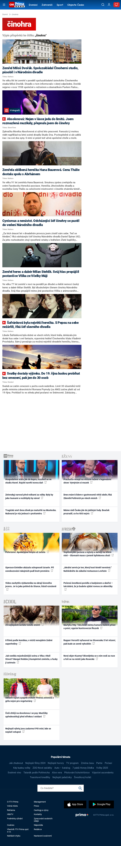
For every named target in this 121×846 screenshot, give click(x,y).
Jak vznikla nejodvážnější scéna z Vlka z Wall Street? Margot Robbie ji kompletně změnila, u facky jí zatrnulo (31, 659)
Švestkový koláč (82, 777)
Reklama (11, 810)
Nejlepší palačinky (62, 777)
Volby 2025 (102, 767)
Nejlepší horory (56, 763)
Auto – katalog (62, 767)
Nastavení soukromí (43, 836)
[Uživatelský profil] (109, 5)
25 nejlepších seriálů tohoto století (23, 625)
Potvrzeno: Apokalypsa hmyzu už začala (25, 552)
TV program (72, 763)
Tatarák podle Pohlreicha (36, 772)
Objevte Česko (75, 5)
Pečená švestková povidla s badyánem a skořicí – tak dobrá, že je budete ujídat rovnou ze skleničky (88, 585)
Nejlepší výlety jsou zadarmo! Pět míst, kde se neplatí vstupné (28, 730)
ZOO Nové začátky (42, 767)
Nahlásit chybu (13, 836)
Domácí (33, 5)
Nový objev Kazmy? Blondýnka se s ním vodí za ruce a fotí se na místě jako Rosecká (89, 657)
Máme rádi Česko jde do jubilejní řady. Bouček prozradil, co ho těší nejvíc (86, 512)
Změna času (87, 763)
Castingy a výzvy (41, 810)
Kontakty (38, 814)
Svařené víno (14, 772)
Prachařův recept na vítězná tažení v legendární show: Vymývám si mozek (87, 481)
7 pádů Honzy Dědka (83, 767)
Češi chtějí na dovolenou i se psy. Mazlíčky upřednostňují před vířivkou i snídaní (26, 715)
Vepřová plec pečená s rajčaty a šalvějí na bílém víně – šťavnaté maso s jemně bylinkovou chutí (87, 554)
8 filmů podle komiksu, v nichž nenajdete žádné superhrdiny (28, 642)
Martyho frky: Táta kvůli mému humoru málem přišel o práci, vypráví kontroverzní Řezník (89, 627)
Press (36, 806)
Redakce (38, 829)
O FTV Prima (12, 802)
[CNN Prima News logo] (17, 4)
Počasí (108, 763)
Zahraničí (47, 5)
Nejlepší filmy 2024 (35, 763)
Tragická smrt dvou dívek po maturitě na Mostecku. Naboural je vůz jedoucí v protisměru (30, 512)
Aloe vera (57, 772)
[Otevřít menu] (4, 4)
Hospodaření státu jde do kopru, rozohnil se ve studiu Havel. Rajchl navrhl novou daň (28, 481)
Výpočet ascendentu (102, 772)
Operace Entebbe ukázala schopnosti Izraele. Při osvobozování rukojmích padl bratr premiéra (29, 569)
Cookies (10, 825)
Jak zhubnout (16, 763)
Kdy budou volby (21, 767)
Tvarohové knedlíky (40, 777)
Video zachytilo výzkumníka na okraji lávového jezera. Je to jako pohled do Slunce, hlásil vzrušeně (30, 585)
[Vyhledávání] (103, 4)
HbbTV (10, 814)
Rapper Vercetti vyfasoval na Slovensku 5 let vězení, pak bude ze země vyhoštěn (89, 642)
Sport (60, 5)
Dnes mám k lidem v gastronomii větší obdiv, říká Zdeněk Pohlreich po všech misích (87, 496)
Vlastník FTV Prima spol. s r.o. (18, 830)
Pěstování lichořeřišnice (77, 772)
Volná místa (12, 806)
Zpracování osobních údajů (43, 819)
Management (40, 802)
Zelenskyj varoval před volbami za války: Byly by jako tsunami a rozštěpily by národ (29, 496)
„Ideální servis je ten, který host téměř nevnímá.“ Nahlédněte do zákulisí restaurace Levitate (87, 569)
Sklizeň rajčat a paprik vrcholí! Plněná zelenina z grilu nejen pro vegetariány (29, 699)
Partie (99, 763)
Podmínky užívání (15, 818)
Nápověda (38, 825)
